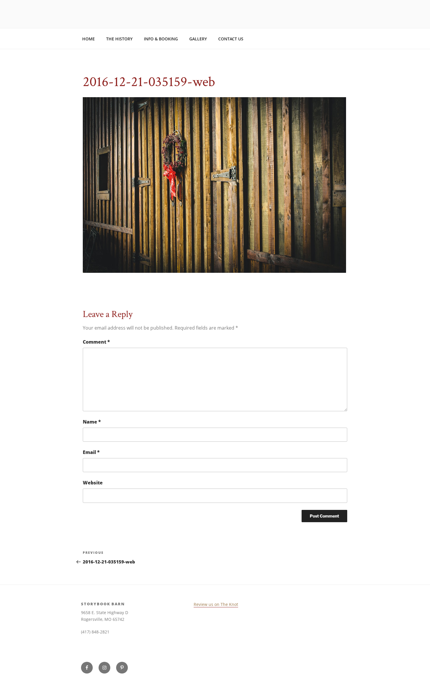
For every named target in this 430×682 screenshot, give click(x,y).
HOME (88, 39)
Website (93, 482)
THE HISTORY (119, 39)
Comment (96, 342)
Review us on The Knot (216, 604)
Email (91, 452)
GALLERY (198, 39)
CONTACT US (230, 39)
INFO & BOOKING (161, 39)
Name (92, 422)
